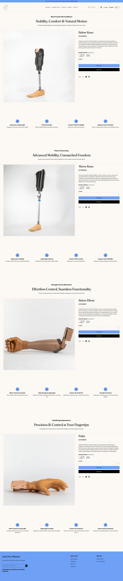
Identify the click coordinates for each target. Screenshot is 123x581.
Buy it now (99, 69)
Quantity (80, 59)
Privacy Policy (100, 559)
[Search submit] (101, 7)
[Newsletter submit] (26, 566)
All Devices (73, 561)
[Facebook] (86, 76)
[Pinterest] (89, 76)
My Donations (74, 559)
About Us (73, 564)
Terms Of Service (101, 561)
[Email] (83, 76)
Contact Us (73, 566)
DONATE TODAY (73, 1)
